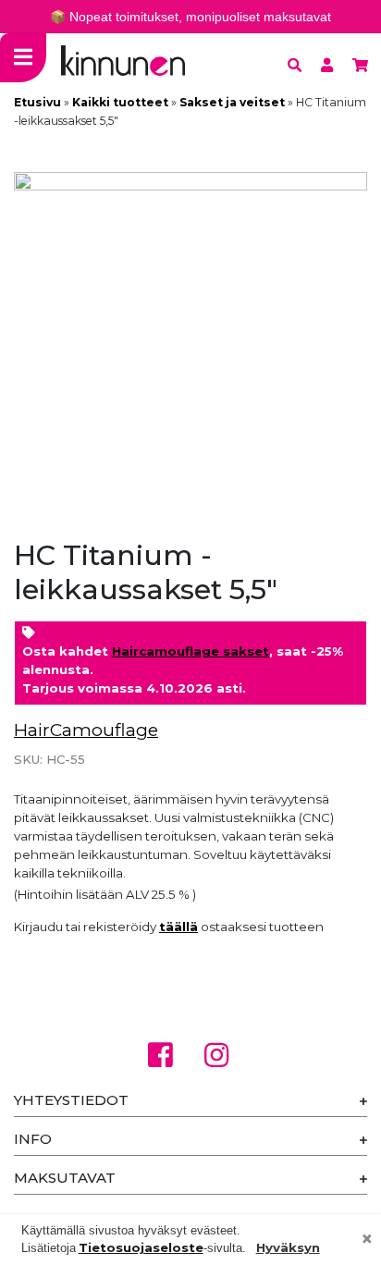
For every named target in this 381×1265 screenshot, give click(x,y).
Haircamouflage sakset (190, 651)
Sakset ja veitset (232, 102)
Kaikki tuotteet (120, 102)
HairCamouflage (86, 730)
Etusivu (37, 102)
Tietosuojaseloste (141, 1247)
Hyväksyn (288, 1247)
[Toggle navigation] (23, 57)
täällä (178, 926)
